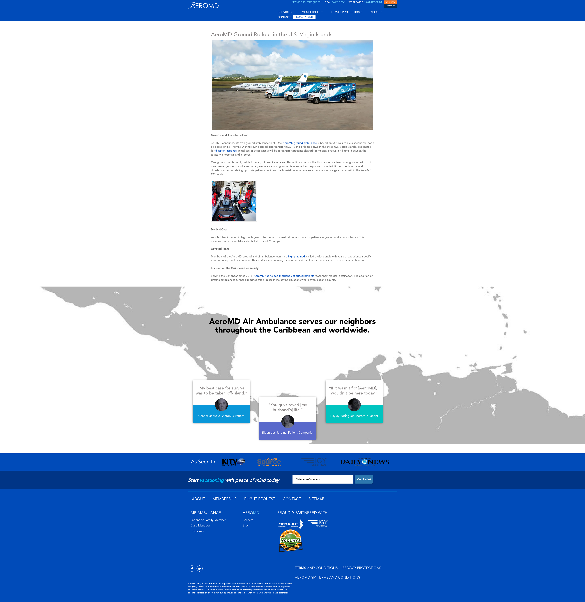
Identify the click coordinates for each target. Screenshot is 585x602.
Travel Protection (345, 12)
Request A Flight (304, 17)
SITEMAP (316, 499)
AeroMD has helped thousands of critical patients (284, 276)
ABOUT (198, 499)
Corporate (197, 531)
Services (285, 12)
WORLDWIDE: (365, 2)
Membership (225, 499)
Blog (246, 525)
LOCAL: (334, 2)
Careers (248, 520)
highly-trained (296, 256)
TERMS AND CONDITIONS (316, 568)
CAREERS (390, 6)
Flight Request (259, 499)
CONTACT (284, 17)
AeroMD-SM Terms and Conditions (327, 577)
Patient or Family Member (208, 520)
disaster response (226, 150)
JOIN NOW (390, 2)
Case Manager (200, 525)
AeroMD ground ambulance (300, 143)
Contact (292, 499)
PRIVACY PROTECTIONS (361, 568)
